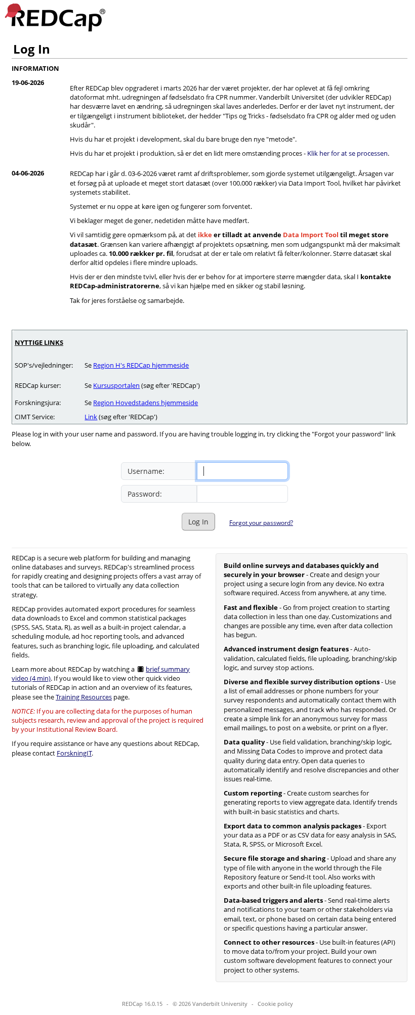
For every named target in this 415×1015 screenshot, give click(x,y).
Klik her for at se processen (347, 153)
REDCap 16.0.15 (142, 1003)
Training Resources (84, 696)
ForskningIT (74, 753)
